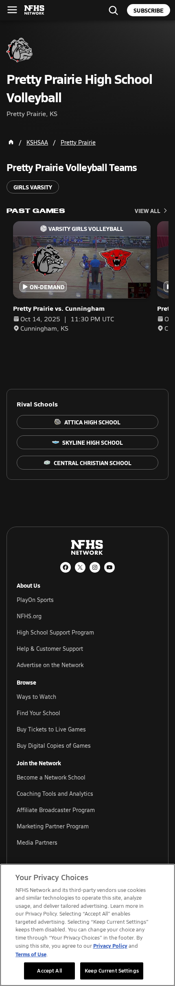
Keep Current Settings (112, 970)
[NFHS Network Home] (34, 10)
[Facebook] (65, 567)
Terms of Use (30, 954)
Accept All (49, 970)
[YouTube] (109, 567)
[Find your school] (113, 10)
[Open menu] (12, 9)
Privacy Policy (110, 945)
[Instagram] (95, 567)
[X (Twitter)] (80, 567)
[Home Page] (11, 142)
